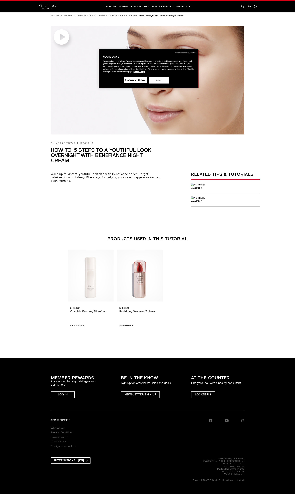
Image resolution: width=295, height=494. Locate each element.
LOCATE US (203, 394)
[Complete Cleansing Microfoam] (91, 275)
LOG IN (63, 394)
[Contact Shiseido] (249, 7)
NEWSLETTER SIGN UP (140, 394)
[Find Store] (255, 7)
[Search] (242, 7)
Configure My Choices (135, 80)
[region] (149, 68)
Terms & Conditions (62, 433)
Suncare (136, 7)
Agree (159, 80)
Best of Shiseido (161, 7)
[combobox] (70, 460)
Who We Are (58, 428)
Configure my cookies (63, 446)
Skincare (111, 7)
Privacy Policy (59, 437)
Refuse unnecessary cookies (185, 53)
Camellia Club (182, 7)
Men (146, 7)
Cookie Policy (58, 442)
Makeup (123, 7)
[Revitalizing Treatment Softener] (140, 275)
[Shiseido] (46, 6)
